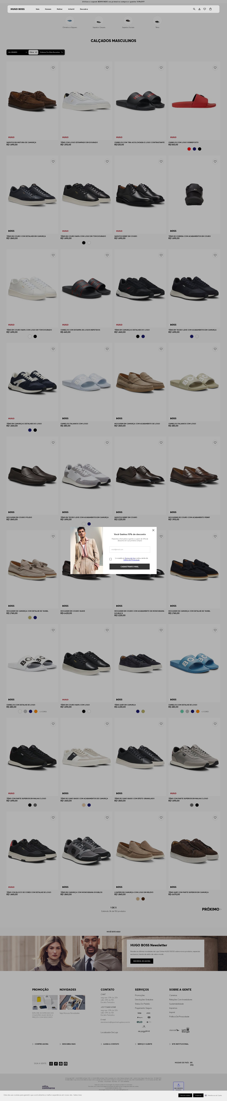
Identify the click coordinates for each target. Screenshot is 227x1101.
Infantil (71, 9)
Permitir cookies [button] (185, 1095)
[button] (213, 1095)
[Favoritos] (205, 9)
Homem (48, 9)
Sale (37, 9)
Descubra (84, 9)
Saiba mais (77, 1095)
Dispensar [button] (198, 1095)
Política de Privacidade (132, 560)
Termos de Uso (130, 558)
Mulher (60, 9)
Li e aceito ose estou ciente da (131, 559)
